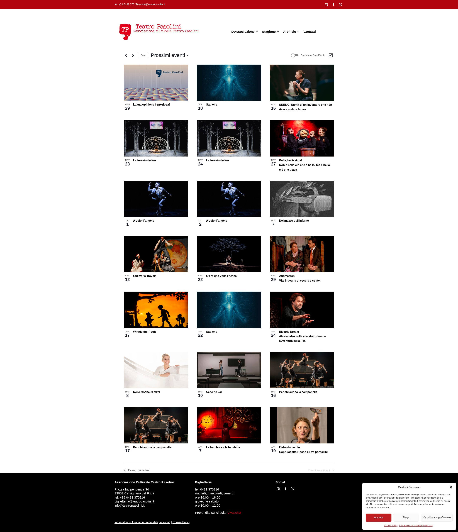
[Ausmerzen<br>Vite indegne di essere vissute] (302, 254)
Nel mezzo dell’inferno (294, 220)
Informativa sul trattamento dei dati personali (142, 522)
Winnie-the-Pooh (144, 331)
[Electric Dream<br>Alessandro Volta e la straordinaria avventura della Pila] (302, 310)
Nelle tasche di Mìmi (146, 392)
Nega (406, 517)
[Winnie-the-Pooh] (156, 310)
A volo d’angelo (143, 220)
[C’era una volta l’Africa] (229, 254)
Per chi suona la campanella (298, 392)
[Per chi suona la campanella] (302, 370)
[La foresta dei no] (156, 138)
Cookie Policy (391, 525)
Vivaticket (234, 512)
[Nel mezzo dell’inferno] (302, 199)
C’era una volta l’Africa (221, 275)
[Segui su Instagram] (326, 5)
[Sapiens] (229, 83)
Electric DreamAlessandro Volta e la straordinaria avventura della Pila (302, 336)
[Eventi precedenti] (126, 55)
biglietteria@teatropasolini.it (134, 501)
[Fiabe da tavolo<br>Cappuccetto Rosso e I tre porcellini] (302, 425)
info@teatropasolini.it (129, 505)
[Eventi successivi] (133, 55)
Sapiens (211, 104)
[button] (451, 487)
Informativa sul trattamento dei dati (416, 525)
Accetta (378, 517)
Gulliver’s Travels (144, 275)
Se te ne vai (214, 392)
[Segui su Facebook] (333, 5)
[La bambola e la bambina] (229, 425)
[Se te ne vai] (229, 370)
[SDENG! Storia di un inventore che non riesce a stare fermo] (302, 83)
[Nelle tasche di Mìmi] (156, 370)
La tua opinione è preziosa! (151, 104)
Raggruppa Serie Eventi (312, 55)
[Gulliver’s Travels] (156, 254)
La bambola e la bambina (223, 447)
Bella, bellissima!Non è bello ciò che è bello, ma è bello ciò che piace (304, 165)
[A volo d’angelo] (156, 199)
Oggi (143, 55)
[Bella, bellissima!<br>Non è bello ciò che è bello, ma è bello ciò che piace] (302, 138)
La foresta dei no (144, 160)
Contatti (310, 31)
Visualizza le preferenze (437, 517)
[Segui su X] (341, 5)
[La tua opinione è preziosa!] (156, 83)
